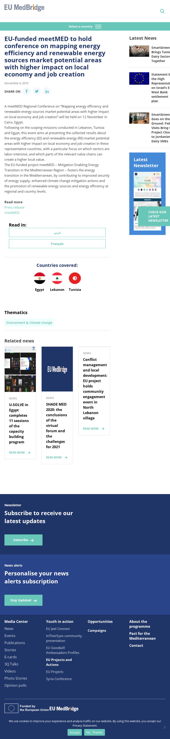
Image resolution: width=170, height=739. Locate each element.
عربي (57, 232)
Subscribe (20, 540)
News (9, 628)
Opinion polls (15, 685)
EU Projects (54, 671)
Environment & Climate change (29, 323)
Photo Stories (15, 678)
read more (17, 452)
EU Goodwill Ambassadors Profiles (62, 650)
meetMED (11, 212)
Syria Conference (59, 678)
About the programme (139, 624)
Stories (10, 649)
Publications (14, 642)
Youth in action (59, 621)
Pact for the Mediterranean (142, 636)
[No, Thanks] (164, 727)
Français (57, 244)
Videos (10, 671)
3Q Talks (11, 664)
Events (9, 635)
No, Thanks (94, 732)
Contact (136, 645)
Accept (75, 732)
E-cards (10, 657)
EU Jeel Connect (58, 628)
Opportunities (100, 621)
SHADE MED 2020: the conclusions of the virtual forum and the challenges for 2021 (56, 425)
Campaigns (97, 630)
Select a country (81, 26)
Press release (14, 207)
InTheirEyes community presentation (64, 638)
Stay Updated (20, 600)
